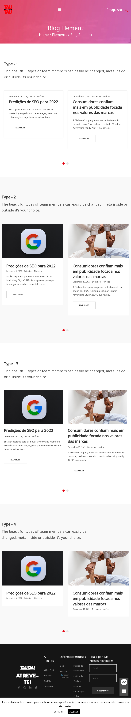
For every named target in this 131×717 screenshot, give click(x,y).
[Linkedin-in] (30, 687)
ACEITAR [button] (73, 711)
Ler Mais (59, 711)
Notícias (40, 96)
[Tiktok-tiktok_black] (36, 687)
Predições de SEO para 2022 (33, 101)
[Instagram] (24, 687)
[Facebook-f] (19, 687)
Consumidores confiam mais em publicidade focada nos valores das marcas (97, 107)
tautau (32, 96)
